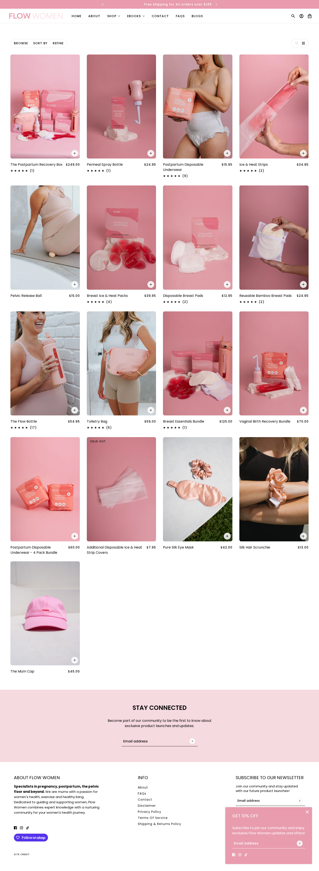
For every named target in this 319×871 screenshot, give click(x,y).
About (143, 787)
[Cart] (309, 16)
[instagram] (240, 854)
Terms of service (153, 818)
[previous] (103, 4)
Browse (21, 43)
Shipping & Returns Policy (159, 824)
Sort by (40, 43)
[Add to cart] (74, 153)
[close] (307, 812)
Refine (58, 43)
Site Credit (22, 854)
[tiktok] (246, 854)
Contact (145, 799)
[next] (216, 4)
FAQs (142, 793)
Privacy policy (149, 812)
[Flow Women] (36, 16)
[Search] (293, 16)
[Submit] (300, 843)
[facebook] (233, 854)
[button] (295, 43)
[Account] (301, 16)
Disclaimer (147, 805)
